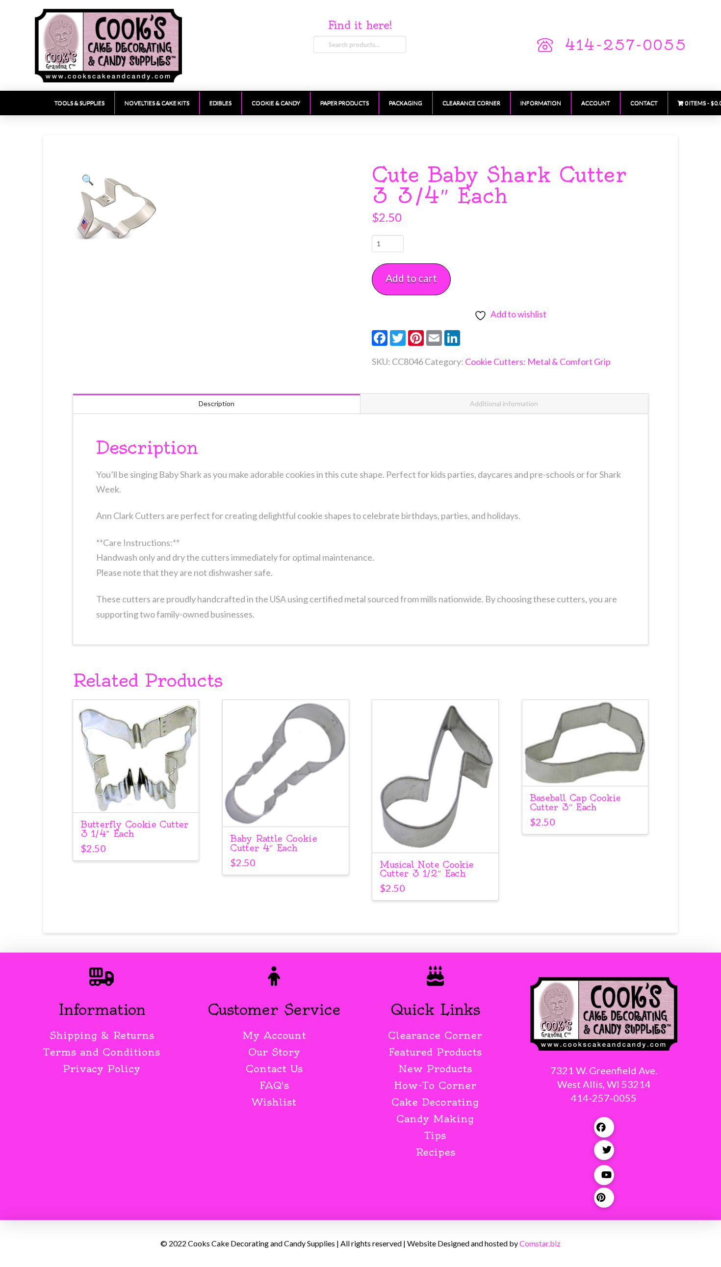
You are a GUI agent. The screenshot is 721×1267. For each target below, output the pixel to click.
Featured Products (435, 1052)
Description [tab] (216, 403)
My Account (274, 1035)
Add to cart (411, 278)
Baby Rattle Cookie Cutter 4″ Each (273, 843)
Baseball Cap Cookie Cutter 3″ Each (575, 802)
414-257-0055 (625, 45)
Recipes (435, 1152)
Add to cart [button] (140, 796)
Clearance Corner (435, 1035)
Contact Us (274, 1068)
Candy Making (435, 1118)
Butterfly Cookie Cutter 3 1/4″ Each (134, 829)
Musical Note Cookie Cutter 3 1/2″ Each (426, 869)
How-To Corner (435, 1085)
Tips (435, 1135)
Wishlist (274, 1102)
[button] (88, 179)
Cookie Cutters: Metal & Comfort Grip (538, 361)
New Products (435, 1068)
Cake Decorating (435, 1102)
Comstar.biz (540, 1243)
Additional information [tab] (504, 403)
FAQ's (274, 1085)
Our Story (274, 1052)
